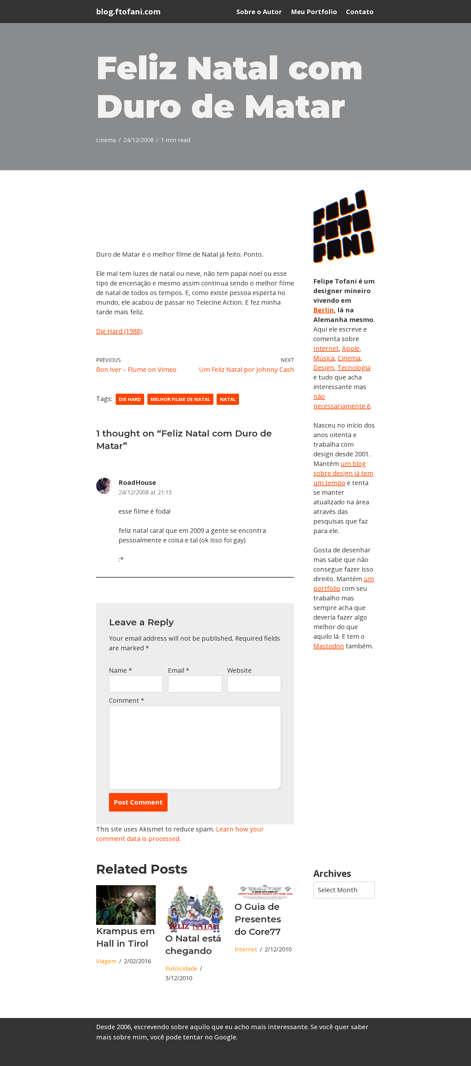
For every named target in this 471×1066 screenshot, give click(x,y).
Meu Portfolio (314, 11)
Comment (126, 700)
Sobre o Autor (259, 11)
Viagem (106, 961)
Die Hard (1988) (119, 331)
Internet (246, 949)
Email (178, 670)
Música (324, 358)
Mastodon (328, 646)
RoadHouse (137, 482)
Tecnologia (353, 367)
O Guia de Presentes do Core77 (258, 919)
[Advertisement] (344, 760)
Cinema (349, 358)
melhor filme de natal (180, 399)
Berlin (323, 310)
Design (323, 367)
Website (239, 670)
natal (228, 399)
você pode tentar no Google (193, 1037)
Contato (360, 11)
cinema (106, 140)
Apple (350, 348)
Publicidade (181, 968)
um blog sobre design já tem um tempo (343, 473)
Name (120, 670)
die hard (130, 399)
